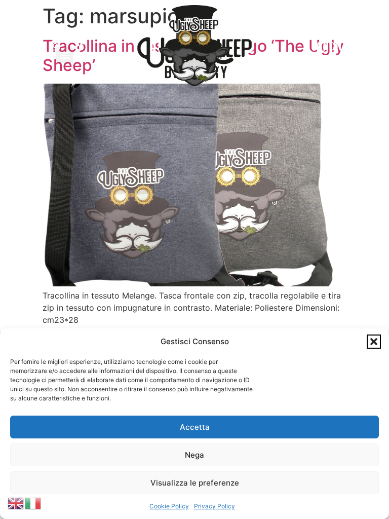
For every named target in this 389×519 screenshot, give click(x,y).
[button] (374, 342)
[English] (16, 502)
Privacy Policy (214, 506)
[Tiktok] (80, 45)
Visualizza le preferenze (194, 483)
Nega (194, 455)
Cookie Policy (169, 506)
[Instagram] (55, 45)
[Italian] (33, 502)
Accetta (195, 427)
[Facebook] (30, 45)
